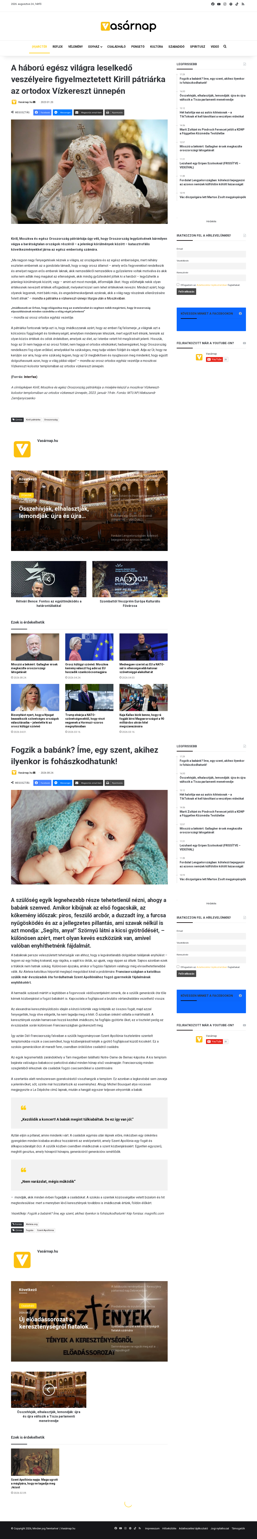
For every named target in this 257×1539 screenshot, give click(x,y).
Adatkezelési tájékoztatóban (212, 285)
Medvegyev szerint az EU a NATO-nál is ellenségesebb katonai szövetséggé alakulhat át (141, 668)
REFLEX (58, 46)
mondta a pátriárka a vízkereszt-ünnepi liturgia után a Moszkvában (78, 298)
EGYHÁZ (93, 46)
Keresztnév (182, 272)
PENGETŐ (138, 46)
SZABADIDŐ (176, 46)
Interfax (30, 377)
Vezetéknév (183, 260)
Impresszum (152, 1528)
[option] (89, 510)
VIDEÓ (215, 46)
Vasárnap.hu (25, 102)
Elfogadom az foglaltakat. (210, 285)
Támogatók (238, 1528)
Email (180, 248)
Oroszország (51, 419)
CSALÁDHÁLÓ (116, 46)
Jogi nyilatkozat (220, 1528)
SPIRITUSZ (197, 46)
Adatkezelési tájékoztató (193, 1528)
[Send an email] (34, 102)
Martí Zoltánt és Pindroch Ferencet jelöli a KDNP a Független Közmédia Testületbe (54, 512)
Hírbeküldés (169, 1528)
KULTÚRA (156, 46)
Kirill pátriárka (33, 419)
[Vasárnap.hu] (128, 26)
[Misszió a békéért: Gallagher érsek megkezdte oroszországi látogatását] (35, 647)
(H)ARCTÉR (39, 46)
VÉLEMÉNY (75, 46)
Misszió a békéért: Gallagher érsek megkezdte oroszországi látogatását (34, 668)
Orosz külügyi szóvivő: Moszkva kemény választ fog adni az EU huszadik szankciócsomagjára (86, 668)
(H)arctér (26, 495)
